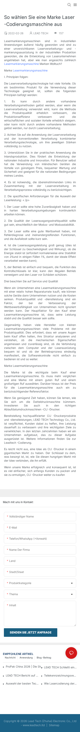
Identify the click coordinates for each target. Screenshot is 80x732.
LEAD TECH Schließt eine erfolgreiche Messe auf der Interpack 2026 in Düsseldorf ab (60, 667)
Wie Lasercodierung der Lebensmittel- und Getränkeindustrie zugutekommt (60, 683)
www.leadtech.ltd (34, 725)
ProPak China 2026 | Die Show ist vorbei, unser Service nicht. (24, 666)
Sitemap (53, 725)
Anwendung (26, 657)
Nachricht (10, 657)
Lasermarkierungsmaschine (22, 63)
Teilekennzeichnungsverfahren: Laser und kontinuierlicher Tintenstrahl (60, 675)
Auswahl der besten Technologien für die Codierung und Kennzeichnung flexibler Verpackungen (22, 683)
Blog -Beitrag (44, 657)
